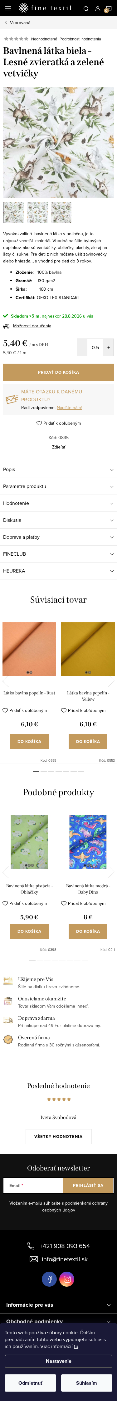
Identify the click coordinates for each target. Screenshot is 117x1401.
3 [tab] (51, 771)
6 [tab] (74, 771)
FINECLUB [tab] (14, 553)
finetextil (66, 1279)
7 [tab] (81, 771)
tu (76, 1346)
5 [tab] (66, 771)
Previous (5, 681)
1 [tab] (36, 771)
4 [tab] (59, 771)
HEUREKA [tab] (14, 570)
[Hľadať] (86, 8)
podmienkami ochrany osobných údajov (75, 1206)
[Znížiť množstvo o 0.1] (82, 347)
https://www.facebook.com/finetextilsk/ (49, 1279)
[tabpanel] (29, 689)
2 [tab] (44, 771)
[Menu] (8, 8)
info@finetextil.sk (65, 1258)
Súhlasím (86, 1383)
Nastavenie (58, 1361)
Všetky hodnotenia (58, 1136)
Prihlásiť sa (88, 1185)
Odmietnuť (30, 1383)
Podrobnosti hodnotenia (80, 38)
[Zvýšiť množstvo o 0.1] (108, 347)
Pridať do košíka (58, 372)
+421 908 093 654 (65, 1245)
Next (111, 681)
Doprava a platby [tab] (21, 536)
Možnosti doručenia (32, 326)
